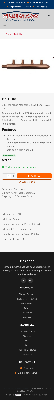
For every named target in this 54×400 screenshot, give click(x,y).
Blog (27, 340)
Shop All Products (27, 294)
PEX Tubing (27, 313)
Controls (27, 317)
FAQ (27, 345)
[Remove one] (4, 176)
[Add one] (13, 176)
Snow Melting (27, 303)
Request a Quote (27, 331)
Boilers (27, 308)
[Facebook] (23, 280)
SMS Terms (31, 391)
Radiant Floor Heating (27, 299)
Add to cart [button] (35, 176)
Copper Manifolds (13, 34)
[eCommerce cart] (49, 16)
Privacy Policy (37, 388)
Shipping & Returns (27, 350)
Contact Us (27, 354)
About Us (27, 336)
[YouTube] (30, 280)
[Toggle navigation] (5, 25)
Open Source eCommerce (38, 395)
